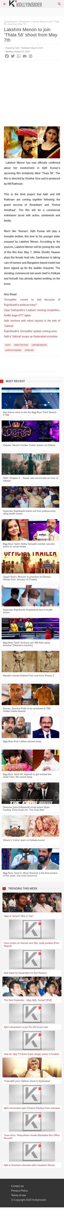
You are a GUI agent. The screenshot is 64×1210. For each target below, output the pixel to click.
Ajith (7, 345)
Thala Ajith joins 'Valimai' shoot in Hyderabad (27, 1081)
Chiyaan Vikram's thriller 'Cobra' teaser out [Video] (29, 445)
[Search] (59, 4)
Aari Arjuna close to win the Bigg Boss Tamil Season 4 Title (30, 413)
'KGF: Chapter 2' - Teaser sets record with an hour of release (30, 479)
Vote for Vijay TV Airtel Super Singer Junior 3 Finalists (31, 1054)
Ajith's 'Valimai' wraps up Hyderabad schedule (31, 336)
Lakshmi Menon (39, 345)
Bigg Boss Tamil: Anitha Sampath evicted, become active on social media (29, 545)
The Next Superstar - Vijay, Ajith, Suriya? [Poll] (28, 1000)
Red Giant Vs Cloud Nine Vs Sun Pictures (25, 973)
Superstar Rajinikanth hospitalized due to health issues (28, 611)
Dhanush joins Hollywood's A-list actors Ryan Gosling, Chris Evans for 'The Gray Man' (26, 808)
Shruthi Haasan (13, 350)
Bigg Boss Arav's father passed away (22, 741)
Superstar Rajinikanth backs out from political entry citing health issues (29, 512)
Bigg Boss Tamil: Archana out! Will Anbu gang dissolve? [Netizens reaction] (26, 644)
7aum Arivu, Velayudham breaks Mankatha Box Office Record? (32, 1136)
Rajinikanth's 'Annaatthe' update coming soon (30, 331)
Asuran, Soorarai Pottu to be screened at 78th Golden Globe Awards (27, 709)
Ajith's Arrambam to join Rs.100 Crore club (26, 1027)
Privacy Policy (19, 1190)
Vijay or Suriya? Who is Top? (18, 916)
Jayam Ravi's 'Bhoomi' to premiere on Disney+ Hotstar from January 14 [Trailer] (27, 578)
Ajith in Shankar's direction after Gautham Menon (29, 1165)
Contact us (17, 1186)
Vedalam (29, 350)
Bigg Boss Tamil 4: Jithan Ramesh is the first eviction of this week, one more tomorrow (30, 874)
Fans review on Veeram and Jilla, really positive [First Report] (31, 944)
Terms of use (18, 1195)
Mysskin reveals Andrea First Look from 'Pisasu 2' (28, 675)
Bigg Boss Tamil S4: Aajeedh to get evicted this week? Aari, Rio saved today (27, 775)
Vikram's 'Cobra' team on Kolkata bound (24, 840)
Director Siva (21, 345)
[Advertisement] (32, 94)
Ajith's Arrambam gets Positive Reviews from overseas (32, 1108)
